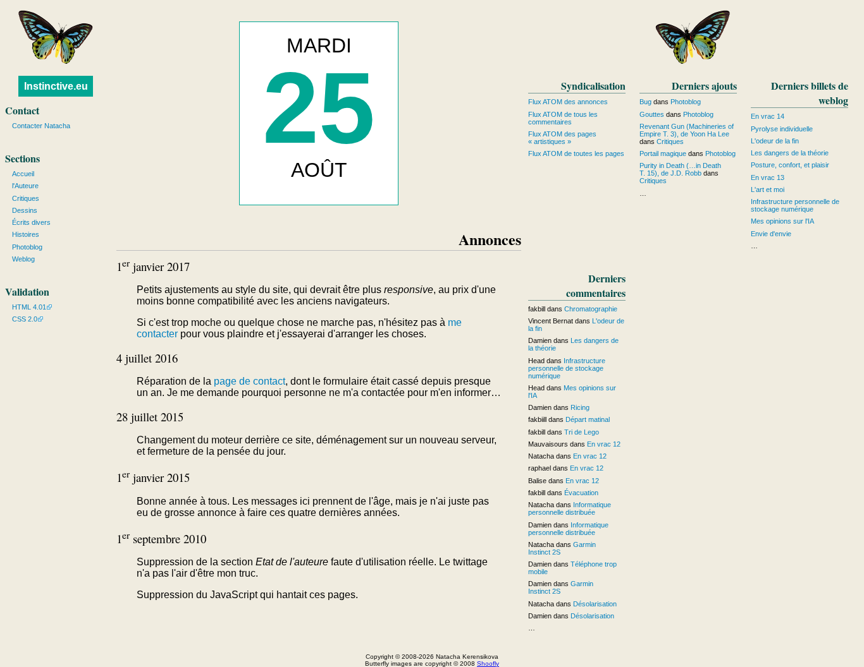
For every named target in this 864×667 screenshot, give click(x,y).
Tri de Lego (581, 432)
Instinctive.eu (56, 86)
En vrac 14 (767, 116)
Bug (645, 101)
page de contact (249, 381)
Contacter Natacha (41, 125)
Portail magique (662, 153)
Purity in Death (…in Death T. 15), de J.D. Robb (680, 169)
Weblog (23, 259)
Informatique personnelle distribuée (569, 508)
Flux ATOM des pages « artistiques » (562, 137)
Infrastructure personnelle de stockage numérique (795, 205)
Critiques (670, 141)
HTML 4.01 (29, 307)
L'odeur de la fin (775, 141)
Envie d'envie (771, 233)
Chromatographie (590, 309)
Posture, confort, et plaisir (790, 165)
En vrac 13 (767, 177)
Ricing (580, 407)
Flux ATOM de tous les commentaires (563, 118)
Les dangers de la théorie (790, 153)
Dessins (24, 210)
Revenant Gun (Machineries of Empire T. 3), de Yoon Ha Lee (686, 130)
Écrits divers (31, 222)
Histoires (25, 234)
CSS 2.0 (24, 319)
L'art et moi (767, 189)
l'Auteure (25, 185)
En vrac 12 (603, 444)
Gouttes (651, 114)
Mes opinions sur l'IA (782, 221)
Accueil (23, 173)
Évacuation (581, 492)
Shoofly (488, 663)
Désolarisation (595, 604)
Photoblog (685, 101)
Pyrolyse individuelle (782, 129)
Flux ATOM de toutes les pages (576, 153)
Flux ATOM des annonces (568, 101)
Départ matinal (587, 419)
